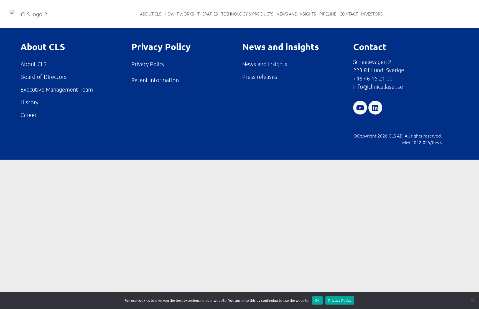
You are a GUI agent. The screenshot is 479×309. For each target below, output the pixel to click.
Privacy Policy (147, 64)
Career (29, 114)
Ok (317, 300)
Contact (349, 14)
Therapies (207, 14)
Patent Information (155, 80)
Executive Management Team (57, 89)
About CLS (150, 14)
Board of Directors (44, 76)
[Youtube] (360, 108)
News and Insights (296, 14)
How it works (179, 14)
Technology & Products (247, 14)
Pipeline (327, 14)
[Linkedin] (375, 108)
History (29, 102)
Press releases (259, 76)
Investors (372, 14)
